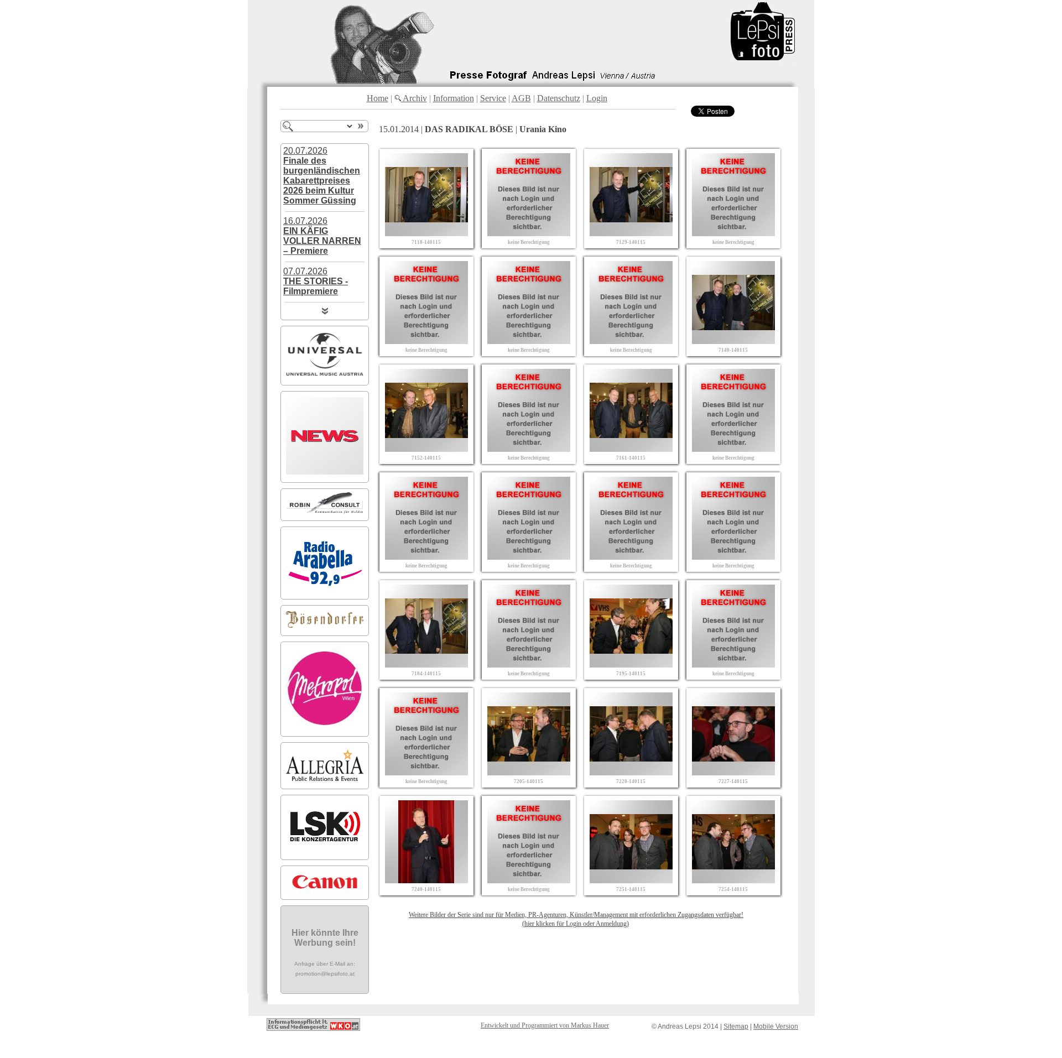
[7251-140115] (631, 880)
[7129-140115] (631, 233)
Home (377, 98)
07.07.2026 (315, 281)
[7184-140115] (426, 664)
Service (493, 98)
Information (453, 98)
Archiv (414, 98)
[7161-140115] (631, 449)
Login (596, 98)
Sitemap (735, 1026)
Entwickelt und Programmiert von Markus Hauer (545, 1025)
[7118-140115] (426, 233)
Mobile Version (775, 1026)
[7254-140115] (733, 880)
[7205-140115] (528, 772)
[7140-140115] (733, 341)
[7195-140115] (631, 664)
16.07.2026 (322, 236)
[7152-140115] (426, 449)
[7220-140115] (631, 772)
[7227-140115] (733, 772)
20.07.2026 (321, 175)
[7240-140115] (426, 880)
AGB (521, 98)
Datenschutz (558, 98)
